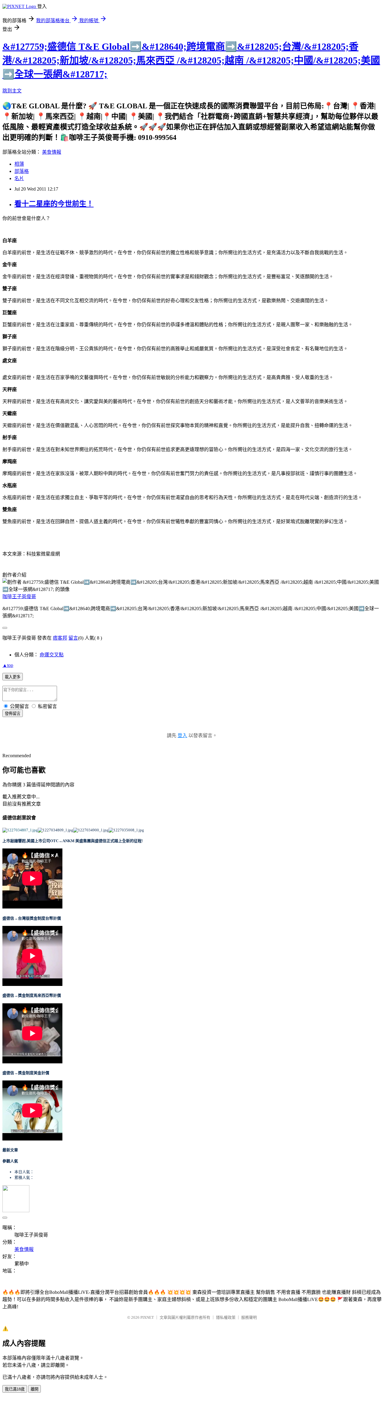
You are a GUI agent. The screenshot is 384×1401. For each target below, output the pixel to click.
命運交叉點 (52, 654)
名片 (19, 178)
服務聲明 (249, 1317)
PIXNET (147, 1317)
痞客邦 (60, 637)
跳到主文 (12, 90)
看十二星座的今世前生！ (54, 204)
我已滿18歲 (15, 1389)
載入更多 (12, 677)
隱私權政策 (226, 1317)
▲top (7, 665)
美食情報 (51, 152)
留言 (73, 637)
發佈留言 (12, 713)
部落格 (21, 171)
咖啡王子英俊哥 (19, 596)
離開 (34, 1389)
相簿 (19, 164)
